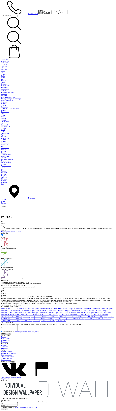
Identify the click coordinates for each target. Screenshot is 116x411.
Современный (5, 156)
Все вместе (4, 348)
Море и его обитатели (7, 100)
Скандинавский (6, 154)
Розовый (3, 128)
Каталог (3, 201)
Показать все (5, 61)
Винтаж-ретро (5, 143)
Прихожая (4, 172)
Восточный (4, 144)
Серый (3, 130)
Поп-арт (3, 151)
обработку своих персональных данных (27, 331)
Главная (3, 199)
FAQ (2, 184)
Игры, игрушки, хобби (8, 97)
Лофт (2, 146)
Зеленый (3, 120)
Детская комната (6, 166)
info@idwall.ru (5, 379)
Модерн (3, 149)
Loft (2, 72)
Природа (3, 103)
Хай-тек (3, 157)
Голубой (3, 117)
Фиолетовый (5, 133)
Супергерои (4, 107)
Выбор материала (6, 355)
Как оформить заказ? (7, 356)
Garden (3, 77)
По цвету (3, 110)
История (3, 337)
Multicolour (4, 66)
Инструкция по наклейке (8, 353)
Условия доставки (6, 358)
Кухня (3, 167)
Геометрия (4, 90)
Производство (5, 340)
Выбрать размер (6, 232)
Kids (2, 67)
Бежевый (3, 113)
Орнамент (4, 102)
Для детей (4, 175)
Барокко (3, 141)
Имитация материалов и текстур (11, 99)
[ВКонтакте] (2, 235)
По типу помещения (7, 159)
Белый (3, 115)
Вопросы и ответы (6, 351)
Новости (3, 180)
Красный (3, 123)
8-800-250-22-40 (6, 377)
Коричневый (5, 121)
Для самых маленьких (7, 92)
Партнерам (4, 182)
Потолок (3, 171)
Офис (2, 169)
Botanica (3, 81)
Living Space (4, 69)
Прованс (3, 153)
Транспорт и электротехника (10, 108)
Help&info (4, 179)
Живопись (4, 94)
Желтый (3, 118)
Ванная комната (6, 162)
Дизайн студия (5, 338)
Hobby (3, 76)
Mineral (3, 71)
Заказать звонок (16, 377)
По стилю (4, 136)
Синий (3, 131)
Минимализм (5, 148)
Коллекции (4, 59)
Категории (4, 84)
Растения (3, 105)
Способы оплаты (6, 360)
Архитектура (5, 89)
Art (2, 79)
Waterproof (4, 177)
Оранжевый (4, 125)
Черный (3, 135)
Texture (3, 82)
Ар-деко (3, 139)
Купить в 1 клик (16, 232)
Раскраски (4, 64)
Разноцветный (5, 126)
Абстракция (4, 87)
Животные (4, 95)
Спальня (3, 174)
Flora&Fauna (4, 62)
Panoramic (4, 74)
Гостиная (3, 164)
